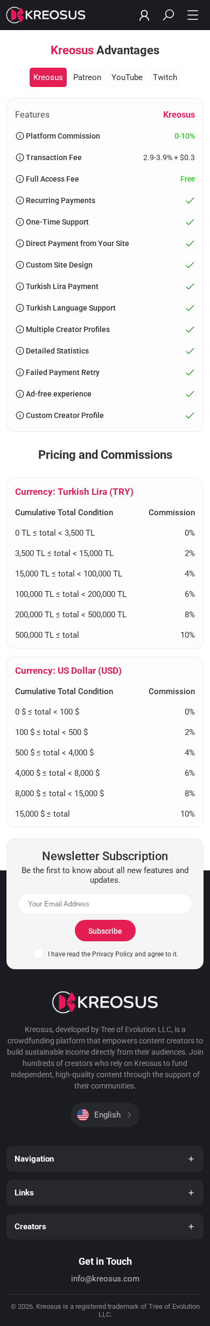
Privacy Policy (112, 954)
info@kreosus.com (105, 1279)
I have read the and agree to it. (113, 954)
